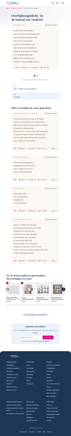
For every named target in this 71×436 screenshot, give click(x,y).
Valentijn (29, 377)
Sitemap (49, 432)
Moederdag (30, 371)
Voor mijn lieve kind (53, 384)
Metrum (29, 414)
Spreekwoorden (31, 420)
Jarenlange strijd (18, 188)
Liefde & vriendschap (53, 365)
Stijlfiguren (30, 417)
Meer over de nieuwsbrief (41, 341)
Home (8, 8)
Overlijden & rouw (17, 8)
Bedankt (9, 384)
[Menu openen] (63, 3)
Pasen (28, 381)
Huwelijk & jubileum (12, 368)
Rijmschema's (31, 411)
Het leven (50, 381)
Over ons (50, 405)
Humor (49, 387)
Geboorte (9, 371)
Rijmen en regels (31, 408)
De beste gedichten (53, 390)
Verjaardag (10, 365)
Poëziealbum (51, 368)
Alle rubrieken (51, 396)
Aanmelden (48, 337)
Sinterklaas (30, 368)
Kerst (28, 365)
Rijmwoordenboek (32, 405)
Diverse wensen (11, 390)
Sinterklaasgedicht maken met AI (14, 409)
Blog (44, 432)
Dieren (49, 374)
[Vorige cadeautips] (7, 289)
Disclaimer (32, 432)
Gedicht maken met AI (13, 405)
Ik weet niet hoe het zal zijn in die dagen (25, 113)
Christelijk (50, 371)
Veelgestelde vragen (53, 414)
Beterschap (10, 381)
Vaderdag (29, 374)
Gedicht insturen (52, 408)
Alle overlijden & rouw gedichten (36, 315)
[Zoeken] (53, 3)
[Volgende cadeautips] (63, 289)
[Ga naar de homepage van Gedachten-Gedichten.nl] (12, 3)
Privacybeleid (23, 432)
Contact (49, 420)
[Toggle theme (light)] (57, 3)
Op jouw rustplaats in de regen (23, 219)
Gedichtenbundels (53, 411)
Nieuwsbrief (51, 417)
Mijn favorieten (52, 393)
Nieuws (39, 432)
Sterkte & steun (11, 377)
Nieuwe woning (11, 387)
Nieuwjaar (29, 384)
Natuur (49, 377)
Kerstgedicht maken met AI (15, 414)
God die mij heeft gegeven (21, 157)
